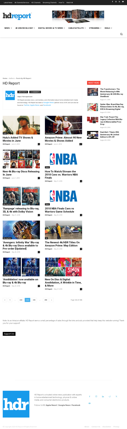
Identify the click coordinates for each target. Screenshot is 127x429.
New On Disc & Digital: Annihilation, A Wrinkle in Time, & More (63, 282)
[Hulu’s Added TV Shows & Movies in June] (21, 125)
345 (34, 300)
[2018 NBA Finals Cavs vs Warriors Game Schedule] (63, 196)
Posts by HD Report (23, 78)
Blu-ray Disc (7, 204)
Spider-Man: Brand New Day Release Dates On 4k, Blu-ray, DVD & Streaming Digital (112, 106)
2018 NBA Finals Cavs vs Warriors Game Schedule (59, 210)
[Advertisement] (63, 56)
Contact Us (96, 427)
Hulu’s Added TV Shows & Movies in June (18, 139)
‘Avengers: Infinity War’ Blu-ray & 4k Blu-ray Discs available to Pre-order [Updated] (21, 245)
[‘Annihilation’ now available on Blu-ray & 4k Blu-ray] (21, 267)
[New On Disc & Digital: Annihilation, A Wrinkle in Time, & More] (63, 267)
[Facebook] (112, 1)
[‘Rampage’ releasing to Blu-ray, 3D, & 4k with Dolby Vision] (21, 196)
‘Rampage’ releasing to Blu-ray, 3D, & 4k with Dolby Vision (21, 210)
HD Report (6, 144)
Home (5, 78)
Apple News (35, 105)
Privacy (116, 427)
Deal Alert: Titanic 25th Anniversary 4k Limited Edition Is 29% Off (109, 134)
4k (4, 167)
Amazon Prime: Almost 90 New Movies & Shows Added (63, 139)
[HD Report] (17, 16)
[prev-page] (5, 300)
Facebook (47, 105)
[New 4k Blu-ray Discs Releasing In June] (21, 159)
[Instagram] (116, 1)
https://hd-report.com (24, 96)
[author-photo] (11, 99)
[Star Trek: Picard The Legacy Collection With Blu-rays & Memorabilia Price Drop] (92, 120)
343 (21, 300)
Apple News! (51, 405)
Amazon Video (50, 133)
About (86, 427)
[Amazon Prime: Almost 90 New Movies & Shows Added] (63, 125)
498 (45, 300)
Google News (48, 102)
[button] (121, 34)
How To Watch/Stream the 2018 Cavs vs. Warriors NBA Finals (61, 174)
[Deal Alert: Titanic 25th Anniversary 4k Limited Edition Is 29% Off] (92, 135)
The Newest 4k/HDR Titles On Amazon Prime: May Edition (62, 244)
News (47, 167)
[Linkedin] (102, 396)
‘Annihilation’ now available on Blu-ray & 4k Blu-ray (20, 281)
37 (81, 144)
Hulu (4, 133)
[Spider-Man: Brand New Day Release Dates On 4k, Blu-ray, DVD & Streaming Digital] (92, 107)
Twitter (26, 105)
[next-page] (51, 300)
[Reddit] (109, 396)
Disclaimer (107, 427)
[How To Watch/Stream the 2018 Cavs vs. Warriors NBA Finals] (63, 159)
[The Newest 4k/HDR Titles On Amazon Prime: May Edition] (63, 230)
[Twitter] (119, 1)
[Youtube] (122, 1)
